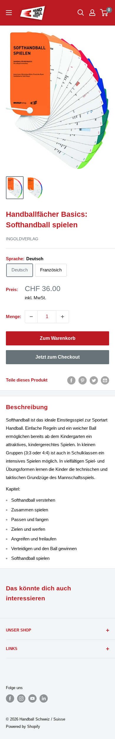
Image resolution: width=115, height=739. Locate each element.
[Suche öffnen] (81, 12)
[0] (104, 12)
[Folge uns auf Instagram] (21, 698)
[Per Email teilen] (105, 380)
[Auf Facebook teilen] (71, 380)
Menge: (13, 316)
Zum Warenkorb (57, 338)
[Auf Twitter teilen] (94, 380)
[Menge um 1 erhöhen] (62, 316)
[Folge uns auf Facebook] (10, 698)
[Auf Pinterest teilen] (82, 380)
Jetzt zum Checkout (57, 357)
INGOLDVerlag (22, 238)
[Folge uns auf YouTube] (32, 698)
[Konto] (92, 12)
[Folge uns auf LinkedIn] (44, 698)
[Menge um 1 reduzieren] (31, 316)
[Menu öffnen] (9, 12)
